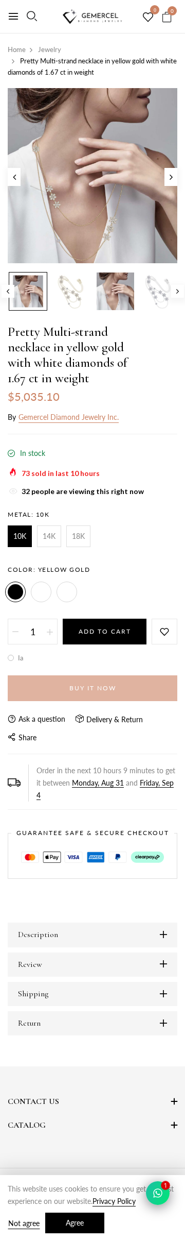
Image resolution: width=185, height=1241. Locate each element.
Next (177, 291)
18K (78, 536)
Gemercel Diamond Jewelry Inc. (68, 417)
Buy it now (92, 688)
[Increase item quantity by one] (50, 631)
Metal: (28, 514)
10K (19, 536)
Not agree (24, 1223)
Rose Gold (67, 592)
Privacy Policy (114, 1201)
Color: (49, 569)
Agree (75, 1222)
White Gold (41, 592)
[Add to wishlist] (164, 631)
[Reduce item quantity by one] (15, 631)
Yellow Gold (15, 592)
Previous (8, 291)
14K (49, 536)
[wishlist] (148, 17)
